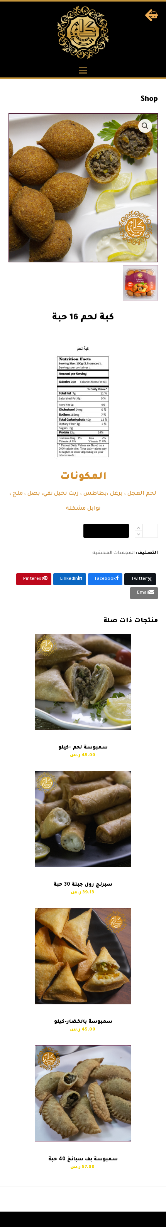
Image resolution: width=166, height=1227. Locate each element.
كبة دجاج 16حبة (57, 1199)
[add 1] (138, 527)
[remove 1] (138, 534)
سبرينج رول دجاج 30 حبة (124, 1199)
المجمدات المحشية (113, 553)
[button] (83, 70)
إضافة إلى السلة (106, 531)
